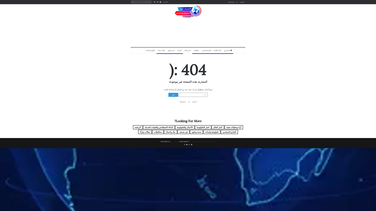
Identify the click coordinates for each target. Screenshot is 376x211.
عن (237, 2)
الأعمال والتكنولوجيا (185, 127)
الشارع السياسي (206, 50)
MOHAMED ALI (165, 141)
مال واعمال (187, 50)
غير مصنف (183, 132)
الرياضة (179, 50)
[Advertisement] (188, 32)
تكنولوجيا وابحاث (150, 50)
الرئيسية (242, 2)
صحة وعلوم (171, 50)
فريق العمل (231, 2)
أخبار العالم (218, 50)
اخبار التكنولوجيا (203, 127)
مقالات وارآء (161, 50)
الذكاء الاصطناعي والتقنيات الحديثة (159, 127)
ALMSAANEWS (183, 141)
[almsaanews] (188, 11)
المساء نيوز (227, 50)
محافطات (196, 50)
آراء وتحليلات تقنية (233, 127)
